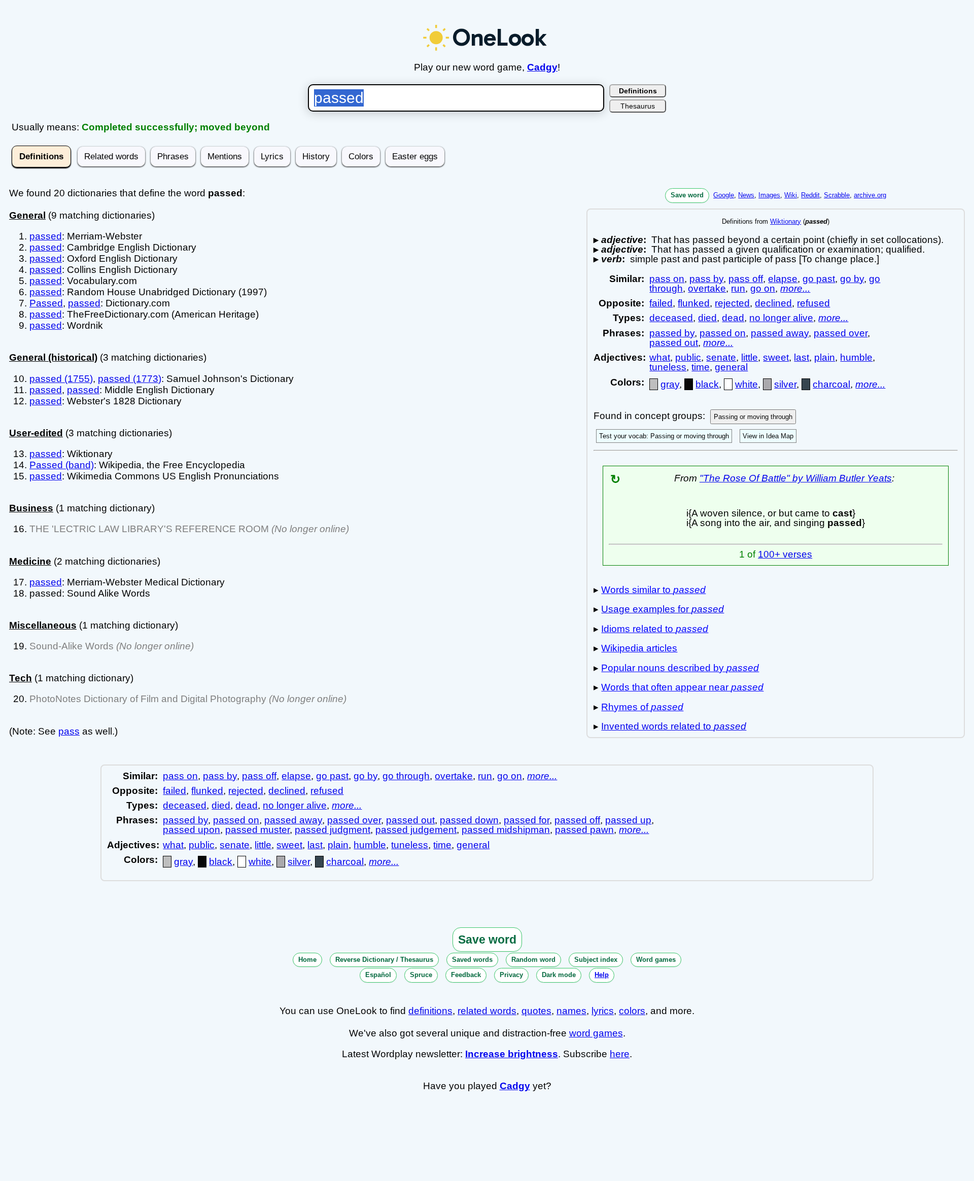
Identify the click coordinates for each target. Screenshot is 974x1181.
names (571, 1010)
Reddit (810, 195)
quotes (536, 1010)
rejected (732, 303)
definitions (430, 1010)
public (688, 357)
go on (762, 288)
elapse (782, 278)
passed (45, 236)
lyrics (603, 1010)
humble (856, 357)
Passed (46, 303)
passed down (469, 820)
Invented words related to (673, 726)
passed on (723, 333)
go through (406, 776)
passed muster (257, 829)
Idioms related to (654, 628)
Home (307, 959)
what (659, 357)
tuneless (667, 367)
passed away (780, 333)
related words (487, 1010)
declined (773, 303)
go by (852, 278)
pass (69, 731)
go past (819, 278)
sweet (776, 357)
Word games (656, 959)
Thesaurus (637, 106)
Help (602, 975)
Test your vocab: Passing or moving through (664, 436)
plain (824, 357)
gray (669, 384)
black (707, 384)
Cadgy (542, 67)
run (738, 288)
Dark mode (559, 975)
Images (769, 195)
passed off (577, 820)
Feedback (466, 975)
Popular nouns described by (680, 668)
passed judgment (332, 829)
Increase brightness (511, 1054)
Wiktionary (785, 221)
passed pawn (584, 829)
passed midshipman (506, 829)
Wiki (790, 195)
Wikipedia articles (639, 648)
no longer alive (781, 317)
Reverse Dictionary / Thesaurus (384, 959)
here (620, 1054)
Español (378, 975)
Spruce (421, 975)
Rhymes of (642, 707)
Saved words (472, 959)
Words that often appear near (682, 687)
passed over (840, 333)
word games (596, 1033)
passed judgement (416, 829)
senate (721, 357)
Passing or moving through (753, 417)
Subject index (595, 959)
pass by (706, 278)
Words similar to (653, 589)
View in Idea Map (768, 436)
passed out (673, 342)
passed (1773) (129, 378)
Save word (687, 195)
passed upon (191, 829)
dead (733, 317)
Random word (533, 959)
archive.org (870, 195)
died (707, 317)
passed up (628, 820)
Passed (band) (61, 465)
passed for (526, 820)
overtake (707, 288)
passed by (671, 333)
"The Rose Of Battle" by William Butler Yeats (796, 478)
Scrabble (837, 195)
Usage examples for (662, 609)
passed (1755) (61, 378)
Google (723, 195)
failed (661, 303)
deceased (671, 317)
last (801, 357)
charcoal (831, 384)
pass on (666, 278)
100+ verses (785, 554)
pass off (745, 278)
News (746, 195)
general (731, 367)
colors (632, 1010)
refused (813, 303)
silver (785, 384)
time (700, 367)
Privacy (511, 975)
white (746, 384)
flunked (694, 303)
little (749, 357)
